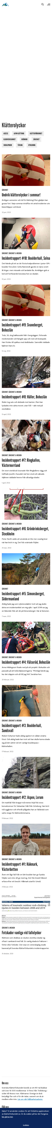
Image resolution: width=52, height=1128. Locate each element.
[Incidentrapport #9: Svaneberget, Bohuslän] (26, 300)
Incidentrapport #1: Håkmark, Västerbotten (20, 867)
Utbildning (31, 145)
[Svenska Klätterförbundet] (5, 4)
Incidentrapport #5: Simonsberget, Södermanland (23, 596)
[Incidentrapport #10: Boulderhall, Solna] (26, 233)
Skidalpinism (8, 145)
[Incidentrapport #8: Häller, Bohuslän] (26, 372)
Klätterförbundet (36, 133)
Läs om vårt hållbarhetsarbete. (30, 1099)
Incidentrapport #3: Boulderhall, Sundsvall (22, 728)
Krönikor (24, 139)
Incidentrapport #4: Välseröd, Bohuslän (26, 662)
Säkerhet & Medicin (15, 253)
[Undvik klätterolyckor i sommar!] (26, 170)
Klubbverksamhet (10, 139)
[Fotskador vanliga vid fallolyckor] (26, 908)
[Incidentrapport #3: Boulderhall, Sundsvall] (26, 701)
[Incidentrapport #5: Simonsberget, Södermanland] (26, 569)
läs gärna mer (7, 1117)
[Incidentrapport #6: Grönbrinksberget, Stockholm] (26, 504)
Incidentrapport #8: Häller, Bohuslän (24, 396)
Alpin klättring (19, 133)
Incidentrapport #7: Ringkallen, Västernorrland (21, 463)
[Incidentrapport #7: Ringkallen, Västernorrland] (26, 435)
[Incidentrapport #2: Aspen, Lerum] (26, 772)
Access (6, 133)
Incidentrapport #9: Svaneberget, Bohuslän (22, 327)
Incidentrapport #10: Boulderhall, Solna (26, 258)
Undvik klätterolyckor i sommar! (21, 194)
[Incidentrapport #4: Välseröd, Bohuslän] (26, 637)
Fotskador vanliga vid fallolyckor (21, 932)
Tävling (20, 145)
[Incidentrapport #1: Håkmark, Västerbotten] (26, 839)
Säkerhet (36, 139)
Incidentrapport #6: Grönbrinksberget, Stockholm (25, 531)
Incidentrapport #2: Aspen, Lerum (22, 797)
